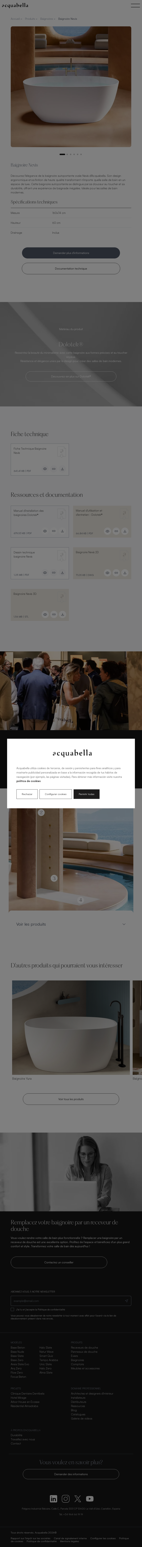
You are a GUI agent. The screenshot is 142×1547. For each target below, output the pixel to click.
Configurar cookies (55, 794)
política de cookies (28, 781)
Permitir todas (86, 794)
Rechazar (27, 794)
